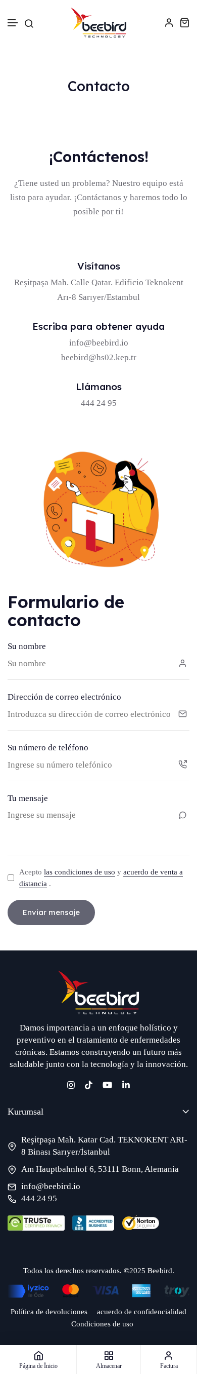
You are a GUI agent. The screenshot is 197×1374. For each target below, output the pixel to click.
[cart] (184, 22)
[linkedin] (126, 1084)
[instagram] (71, 1084)
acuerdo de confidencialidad (141, 1312)
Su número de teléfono (48, 747)
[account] (169, 22)
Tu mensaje (28, 798)
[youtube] (107, 1084)
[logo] (98, 22)
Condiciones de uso (102, 1324)
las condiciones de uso (79, 872)
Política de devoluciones (49, 1312)
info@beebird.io (98, 343)
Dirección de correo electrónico (64, 697)
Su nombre (27, 646)
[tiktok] (88, 1084)
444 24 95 (39, 1198)
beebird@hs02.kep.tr (98, 357)
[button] (13, 23)
